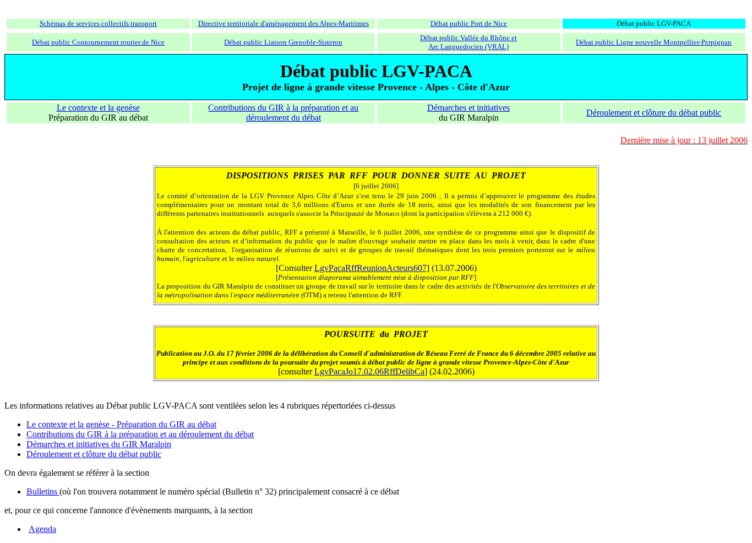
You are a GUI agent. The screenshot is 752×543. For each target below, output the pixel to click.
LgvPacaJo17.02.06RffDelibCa (369, 371)
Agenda (42, 529)
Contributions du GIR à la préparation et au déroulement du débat (283, 112)
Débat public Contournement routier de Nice (98, 42)
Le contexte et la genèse (98, 107)
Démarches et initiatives (468, 107)
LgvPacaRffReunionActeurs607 (370, 268)
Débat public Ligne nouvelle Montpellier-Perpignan (654, 42)
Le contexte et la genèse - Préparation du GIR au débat (121, 424)
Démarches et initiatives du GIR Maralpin (98, 444)
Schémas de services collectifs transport (98, 23)
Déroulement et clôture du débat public (653, 112)
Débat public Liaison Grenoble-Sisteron (283, 42)
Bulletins (42, 491)
